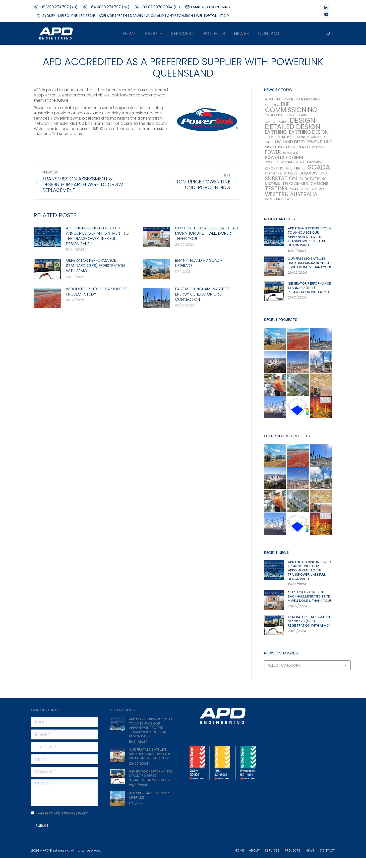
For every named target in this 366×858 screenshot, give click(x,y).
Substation (281, 178)
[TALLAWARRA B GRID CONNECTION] (298, 385)
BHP (285, 104)
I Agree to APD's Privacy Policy (62, 813)
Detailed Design (292, 127)
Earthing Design (308, 132)
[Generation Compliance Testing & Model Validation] (275, 385)
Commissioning (291, 110)
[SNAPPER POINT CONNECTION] (298, 362)
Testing (276, 188)
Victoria (308, 189)
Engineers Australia (310, 137)
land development (302, 142)
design (302, 120)
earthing (276, 132)
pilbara (318, 147)
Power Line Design (284, 157)
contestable (296, 115)
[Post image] (47, 237)
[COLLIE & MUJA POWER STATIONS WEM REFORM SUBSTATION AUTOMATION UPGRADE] (275, 362)
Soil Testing (273, 173)
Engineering (285, 137)
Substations (313, 179)
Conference (273, 115)
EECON (269, 137)
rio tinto (295, 168)
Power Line (290, 153)
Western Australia (291, 194)
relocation (315, 162)
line (328, 142)
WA (321, 189)
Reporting (274, 168)
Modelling (274, 147)
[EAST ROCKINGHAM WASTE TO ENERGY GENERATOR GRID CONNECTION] (321, 339)
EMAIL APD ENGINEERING (210, 6)
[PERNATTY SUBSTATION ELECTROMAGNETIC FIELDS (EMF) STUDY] (298, 407)
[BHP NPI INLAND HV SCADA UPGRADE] (275, 339)
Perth (304, 147)
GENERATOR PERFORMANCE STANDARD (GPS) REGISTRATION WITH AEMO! (95, 265)
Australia (272, 105)
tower (294, 189)
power (273, 152)
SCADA (319, 167)
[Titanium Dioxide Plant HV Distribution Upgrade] (321, 407)
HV (278, 142)
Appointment (284, 99)
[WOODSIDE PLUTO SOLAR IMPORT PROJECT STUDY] (298, 339)
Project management (285, 162)
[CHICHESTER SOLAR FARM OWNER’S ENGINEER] (321, 385)
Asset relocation (307, 99)
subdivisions (313, 173)
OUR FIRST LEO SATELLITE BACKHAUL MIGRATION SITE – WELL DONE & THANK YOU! (207, 233)
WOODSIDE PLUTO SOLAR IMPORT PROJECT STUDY (96, 292)
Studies (290, 173)
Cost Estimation (276, 122)
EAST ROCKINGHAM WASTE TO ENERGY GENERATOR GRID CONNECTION (203, 294)
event (269, 142)
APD (269, 99)
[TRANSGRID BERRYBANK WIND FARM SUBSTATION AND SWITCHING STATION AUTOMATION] (275, 407)
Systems (272, 184)
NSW (290, 147)
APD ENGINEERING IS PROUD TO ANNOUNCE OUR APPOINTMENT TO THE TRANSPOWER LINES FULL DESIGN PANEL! (97, 236)
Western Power (279, 199)
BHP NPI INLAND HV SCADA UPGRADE (198, 263)
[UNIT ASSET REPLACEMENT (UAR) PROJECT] (321, 362)
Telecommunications (305, 183)
